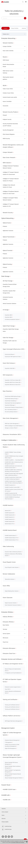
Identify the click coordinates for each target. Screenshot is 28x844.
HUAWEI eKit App (8, 826)
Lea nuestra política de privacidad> (17, 842)
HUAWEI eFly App (8, 829)
